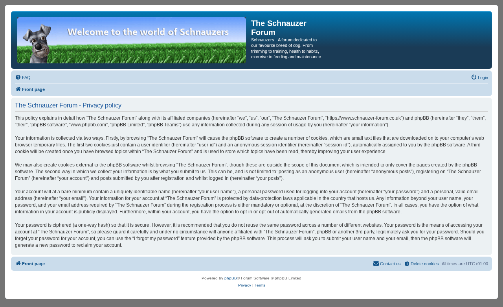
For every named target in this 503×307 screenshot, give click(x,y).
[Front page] (132, 40)
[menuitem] (23, 77)
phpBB (230, 278)
